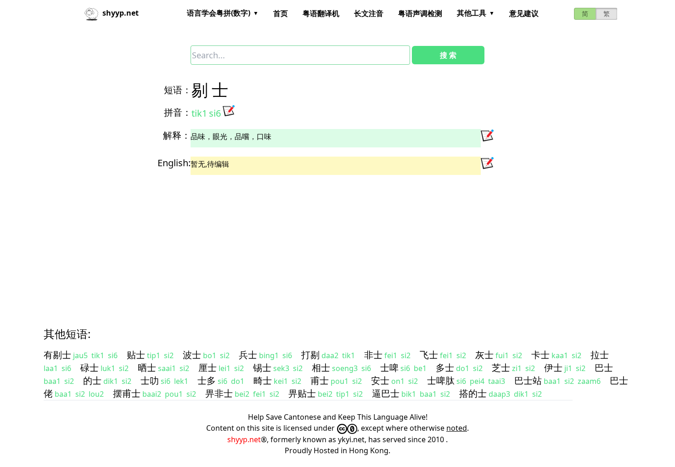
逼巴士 (385, 393)
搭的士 (473, 393)
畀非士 (219, 393)
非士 (373, 355)
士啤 (389, 367)
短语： (177, 90)
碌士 (89, 367)
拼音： (177, 112)
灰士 (484, 355)
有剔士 (57, 355)
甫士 (319, 380)
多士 (445, 367)
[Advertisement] (320, 243)
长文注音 (368, 13)
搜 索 (448, 55)
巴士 (604, 367)
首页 (280, 13)
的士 (92, 380)
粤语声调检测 (420, 13)
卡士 (540, 355)
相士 (321, 367)
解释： (177, 135)
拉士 (600, 355)
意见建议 (524, 13)
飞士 (429, 355)
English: (174, 163)
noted (456, 428)
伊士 (553, 367)
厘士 (207, 367)
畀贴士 (302, 393)
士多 (206, 380)
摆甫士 (127, 393)
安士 (380, 380)
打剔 (310, 355)
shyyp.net (244, 439)
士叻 (150, 380)
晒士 (147, 367)
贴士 (136, 355)
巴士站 (528, 380)
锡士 (262, 367)
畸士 (262, 380)
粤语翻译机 (321, 13)
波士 (192, 355)
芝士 (501, 367)
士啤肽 (441, 380)
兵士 (248, 355)
